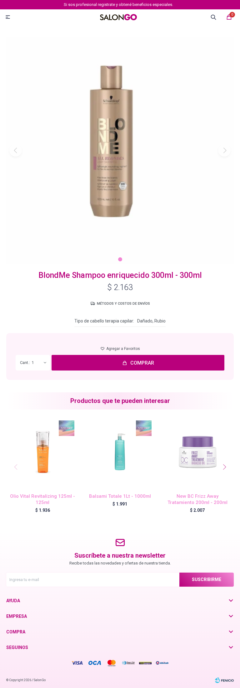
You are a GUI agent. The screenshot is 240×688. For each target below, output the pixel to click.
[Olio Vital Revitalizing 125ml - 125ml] (42, 452)
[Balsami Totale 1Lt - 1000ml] (120, 452)
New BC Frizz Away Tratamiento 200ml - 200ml (198, 499)
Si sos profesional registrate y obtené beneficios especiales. (118, 4)
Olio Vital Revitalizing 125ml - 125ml (42, 499)
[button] (120, 259)
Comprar (142, 363)
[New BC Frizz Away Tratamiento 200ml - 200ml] (197, 452)
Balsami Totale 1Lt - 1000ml (120, 496)
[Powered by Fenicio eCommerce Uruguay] (224, 680)
